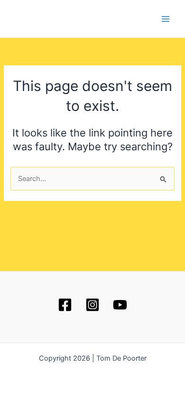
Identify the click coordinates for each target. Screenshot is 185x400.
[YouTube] (120, 305)
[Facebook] (65, 305)
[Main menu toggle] (166, 19)
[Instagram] (92, 305)
